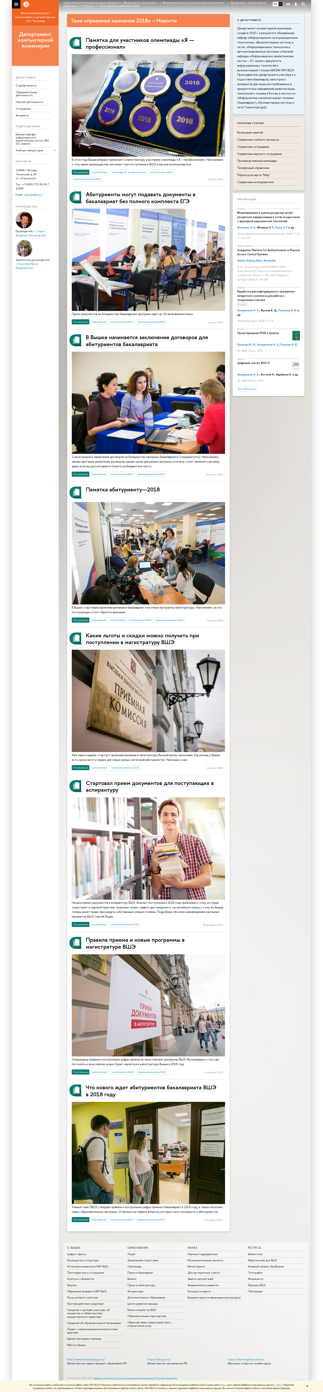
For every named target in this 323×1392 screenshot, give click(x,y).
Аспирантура (135, 1291)
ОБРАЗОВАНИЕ (137, 1247)
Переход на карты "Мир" (253, 175)
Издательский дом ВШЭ (262, 1260)
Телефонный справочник (253, 168)
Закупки (72, 1285)
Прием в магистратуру (141, 1285)
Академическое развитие (203, 1285)
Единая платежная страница (84, 1338)
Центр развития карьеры (142, 1303)
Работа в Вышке (76, 1345)
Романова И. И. (288, 310)
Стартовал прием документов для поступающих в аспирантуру (150, 786)
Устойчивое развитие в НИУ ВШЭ (87, 1266)
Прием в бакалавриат (140, 1272)
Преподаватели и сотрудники (85, 1272)
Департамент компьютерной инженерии (35, 39)
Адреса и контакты (104, 1378)
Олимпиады (134, 1266)
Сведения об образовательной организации (94, 1323)
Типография (255, 1272)
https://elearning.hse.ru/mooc (246, 1359)
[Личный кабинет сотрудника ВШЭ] (296, 4)
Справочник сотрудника (253, 147)
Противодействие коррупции (85, 1303)
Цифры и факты (76, 1254)
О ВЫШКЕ (73, 1247)
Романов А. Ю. (289, 344)
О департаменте (26, 85)
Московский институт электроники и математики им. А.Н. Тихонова (35, 17)
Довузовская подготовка (142, 1260)
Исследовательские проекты (205, 1260)
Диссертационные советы (204, 1272)
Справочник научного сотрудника (259, 154)
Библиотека (255, 1254)
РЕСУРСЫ (254, 1247)
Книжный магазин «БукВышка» (266, 1266)
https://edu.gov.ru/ (159, 1359)
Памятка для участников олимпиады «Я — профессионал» (140, 43)
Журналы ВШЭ (257, 1285)
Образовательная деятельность (26, 93)
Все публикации (247, 388)
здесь (223, 1384)
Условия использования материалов (134, 1378)
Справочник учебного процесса (258, 139)
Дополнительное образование (146, 1297)
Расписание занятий (250, 132)
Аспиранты (22, 115)
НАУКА (192, 1247)
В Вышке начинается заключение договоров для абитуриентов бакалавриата (147, 340)
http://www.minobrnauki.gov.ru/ (86, 1359)
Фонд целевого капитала (82, 1297)
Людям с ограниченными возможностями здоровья (92, 1330)
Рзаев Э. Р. (281, 227)
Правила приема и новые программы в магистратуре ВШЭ (135, 943)
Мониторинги (196, 1266)
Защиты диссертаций (200, 1279)
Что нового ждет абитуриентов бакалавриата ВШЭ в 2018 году (151, 1090)
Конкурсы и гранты (199, 1291)
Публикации (246, 199)
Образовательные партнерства (146, 1316)
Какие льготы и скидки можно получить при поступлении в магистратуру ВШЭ (142, 638)
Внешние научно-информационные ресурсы (214, 1297)
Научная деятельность (29, 102)
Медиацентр (255, 1279)
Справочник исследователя (255, 182)
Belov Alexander (266, 260)
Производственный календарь (257, 161)
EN (280, 4)
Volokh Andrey (246, 260)
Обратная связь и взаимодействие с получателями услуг (149, 1324)
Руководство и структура (83, 1260)
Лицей (131, 1254)
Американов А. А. (248, 310)
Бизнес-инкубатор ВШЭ (141, 1310)
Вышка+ (132, 1279)
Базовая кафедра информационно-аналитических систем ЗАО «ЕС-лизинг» (32, 138)
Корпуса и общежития (80, 1279)
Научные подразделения (202, 1254)
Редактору (299, 1379)
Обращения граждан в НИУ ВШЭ (87, 1291)
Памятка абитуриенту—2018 (123, 489)
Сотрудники (23, 108)
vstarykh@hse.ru (33, 194)
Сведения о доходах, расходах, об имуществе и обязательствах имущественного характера (88, 1313)
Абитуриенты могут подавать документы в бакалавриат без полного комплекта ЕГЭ (141, 197)
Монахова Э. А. (246, 227)
